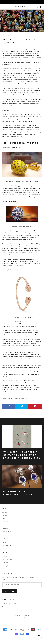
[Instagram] (3, 607)
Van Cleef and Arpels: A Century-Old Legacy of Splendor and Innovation (21, 455)
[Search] (38, 7)
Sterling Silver (6, 531)
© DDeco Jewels (22, 615)
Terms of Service (7, 560)
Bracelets (5, 528)
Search (4, 556)
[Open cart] (41, 7)
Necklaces (5, 522)
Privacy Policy (6, 566)
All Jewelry (5, 512)
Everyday (5, 515)
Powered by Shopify (22, 618)
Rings (4, 519)
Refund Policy (6, 563)
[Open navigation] (3, 6)
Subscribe (9, 591)
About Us (5, 542)
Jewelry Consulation (8, 546)
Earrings (4, 525)
